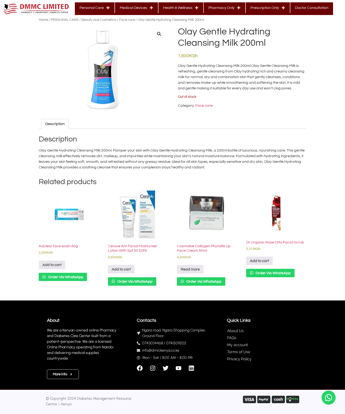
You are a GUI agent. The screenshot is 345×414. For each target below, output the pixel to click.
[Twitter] (166, 368)
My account (237, 345)
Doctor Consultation (311, 8)
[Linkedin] (191, 368)
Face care (127, 20)
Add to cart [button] (51, 265)
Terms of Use (238, 352)
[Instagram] (153, 368)
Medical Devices (133, 8)
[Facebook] (140, 368)
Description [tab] (55, 124)
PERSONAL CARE (65, 20)
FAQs (231, 338)
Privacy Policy (239, 359)
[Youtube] (178, 368)
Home (43, 20)
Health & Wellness (177, 8)
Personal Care (92, 8)
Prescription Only (264, 8)
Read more (190, 269)
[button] (159, 34)
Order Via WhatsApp (65, 277)
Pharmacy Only (221, 8)
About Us (235, 331)
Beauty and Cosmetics (98, 20)
